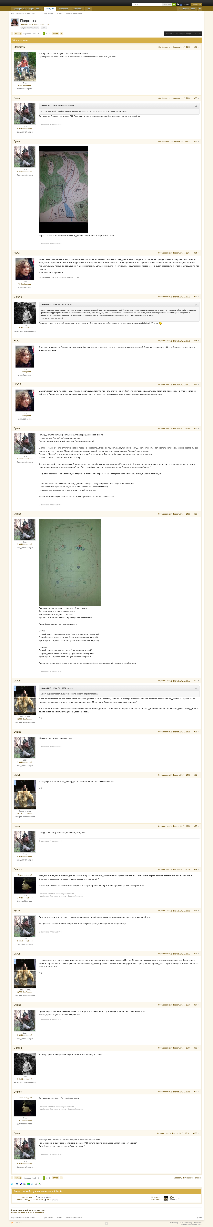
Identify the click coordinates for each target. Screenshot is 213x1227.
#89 (195, 514)
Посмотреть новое (187, 9)
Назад (18, 33)
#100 (195, 1133)
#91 (195, 732)
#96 (195, 954)
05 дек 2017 (175, 1199)
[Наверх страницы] (106, 1223)
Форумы (50, 9)
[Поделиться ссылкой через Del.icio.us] (21, 1184)
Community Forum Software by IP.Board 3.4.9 (186, 1223)
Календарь (77, 9)
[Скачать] (40, 1184)
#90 (195, 681)
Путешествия (26, 1197)
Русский (19, 1223)
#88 (195, 428)
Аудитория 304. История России (27, 9)
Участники (63, 9)
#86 (195, 341)
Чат (88, 9)
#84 (195, 253)
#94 (195, 869)
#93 (195, 826)
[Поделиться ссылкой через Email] (32, 1184)
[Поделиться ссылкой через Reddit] (24, 1184)
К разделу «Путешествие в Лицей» (188, 1178)
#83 (195, 141)
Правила (199, 1217)
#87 (195, 384)
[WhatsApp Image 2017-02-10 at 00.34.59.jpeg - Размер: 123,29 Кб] (63, 189)
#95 (195, 911)
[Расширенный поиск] (178, 4)
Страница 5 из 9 (29, 34)
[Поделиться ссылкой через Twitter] (12, 1184)
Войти (186, 5)
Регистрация (196, 5)
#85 (195, 297)
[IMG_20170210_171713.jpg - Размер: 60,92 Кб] (70, 562)
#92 (195, 775)
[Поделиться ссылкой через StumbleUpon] (28, 1184)
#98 (195, 1048)
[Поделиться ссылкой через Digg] (17, 1184)
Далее (55, 33)
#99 (195, 1092)
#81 (195, 47)
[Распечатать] (36, 1184)
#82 (195, 98)
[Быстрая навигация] (200, 9)
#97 (195, 1005)
